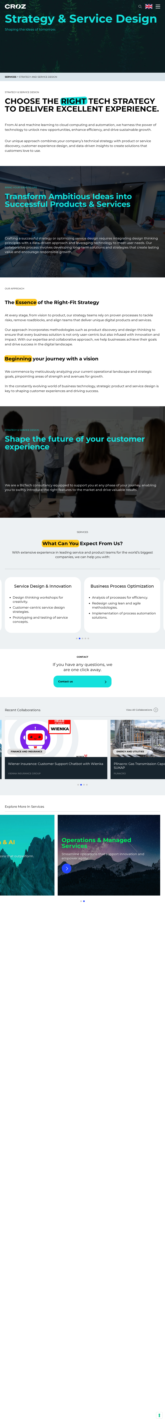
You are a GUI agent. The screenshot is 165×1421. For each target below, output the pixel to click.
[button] (77, 638)
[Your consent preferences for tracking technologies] (159, 1415)
